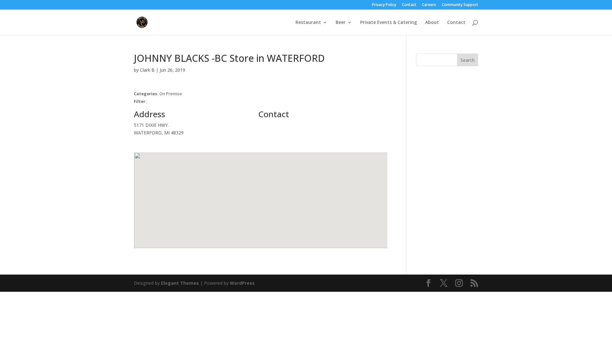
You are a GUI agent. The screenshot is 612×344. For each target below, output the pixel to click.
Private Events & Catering (388, 22)
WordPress (242, 283)
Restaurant (308, 22)
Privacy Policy (384, 5)
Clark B (147, 70)
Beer (341, 22)
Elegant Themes (180, 283)
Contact (409, 5)
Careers (429, 5)
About (432, 22)
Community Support (460, 5)
